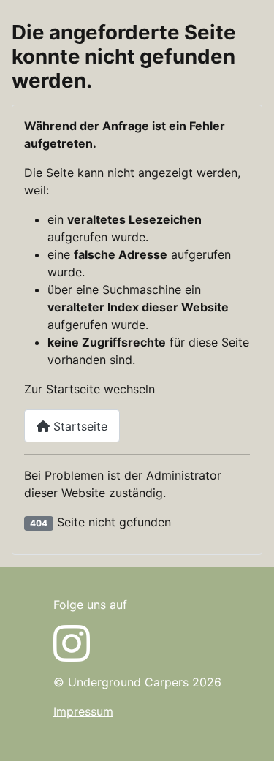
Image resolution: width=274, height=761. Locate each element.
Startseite (78, 426)
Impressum (83, 711)
